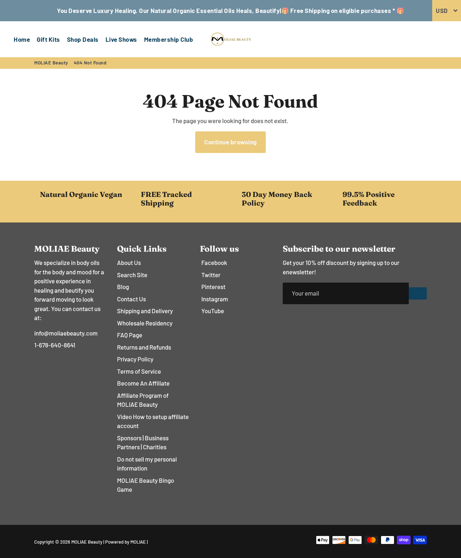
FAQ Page (129, 334)
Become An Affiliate (143, 383)
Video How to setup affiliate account (153, 421)
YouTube (212, 310)
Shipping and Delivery (145, 310)
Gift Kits (48, 39)
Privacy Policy (135, 359)
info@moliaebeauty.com (66, 333)
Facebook (214, 262)
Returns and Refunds (144, 347)
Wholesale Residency (145, 323)
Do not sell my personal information (147, 463)
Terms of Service (139, 371)
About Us (129, 262)
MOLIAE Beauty (51, 63)
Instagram (214, 298)
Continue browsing (230, 141)
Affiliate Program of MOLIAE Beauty (143, 400)
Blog (123, 286)
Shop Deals (83, 39)
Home (22, 39)
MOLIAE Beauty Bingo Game (145, 485)
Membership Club (168, 39)
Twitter (210, 274)
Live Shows (121, 39)
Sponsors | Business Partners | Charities (143, 442)
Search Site (132, 274)
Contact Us (131, 298)
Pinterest (213, 286)
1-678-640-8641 (54, 344)
